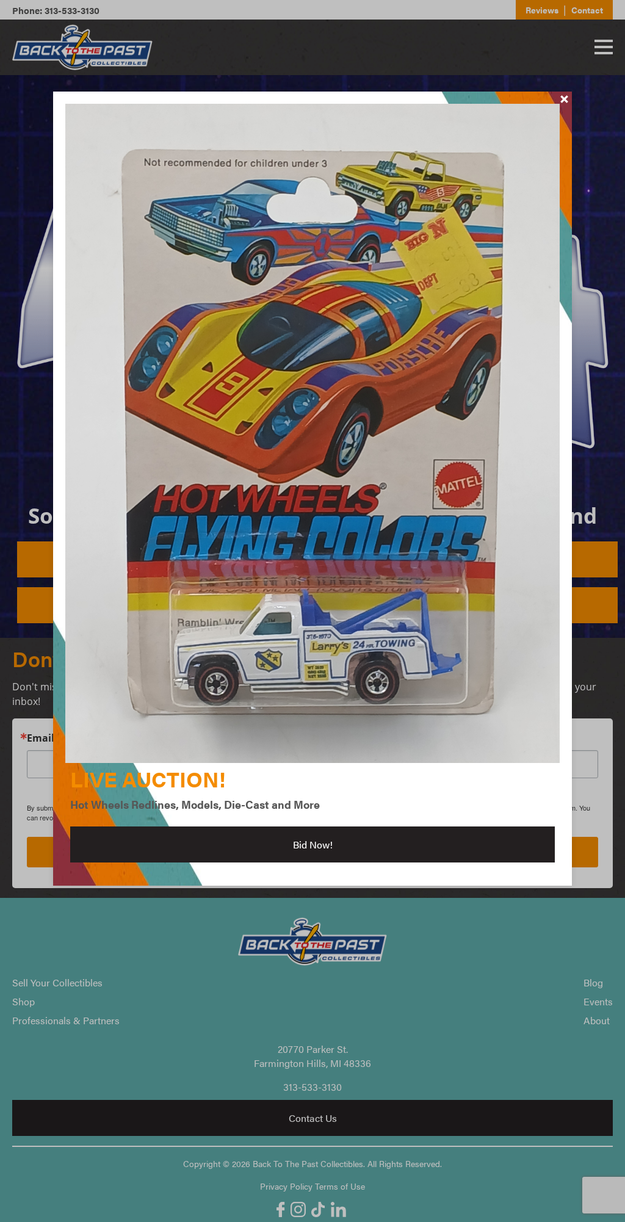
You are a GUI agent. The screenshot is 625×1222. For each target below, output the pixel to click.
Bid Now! (313, 844)
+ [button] (564, 99)
